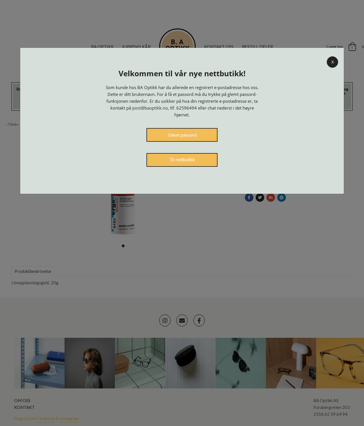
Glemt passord (182, 134)
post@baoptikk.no (150, 108)
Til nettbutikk (182, 159)
